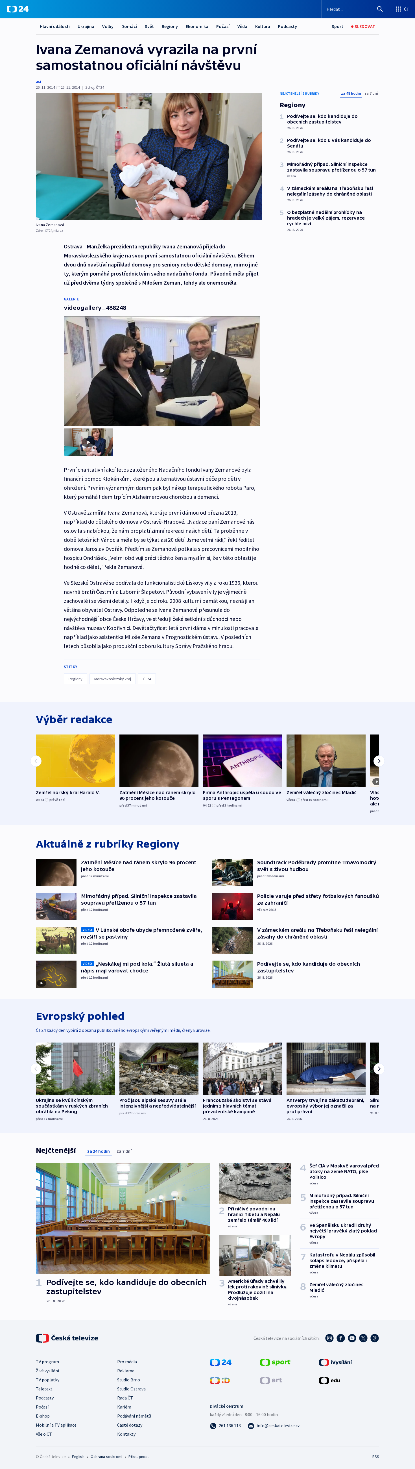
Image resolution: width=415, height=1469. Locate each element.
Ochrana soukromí (106, 1456)
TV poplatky (47, 1380)
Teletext (44, 1389)
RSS (375, 1456)
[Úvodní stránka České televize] (67, 1338)
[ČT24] (18, 9)
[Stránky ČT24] (220, 1362)
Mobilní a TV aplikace (56, 1425)
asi (38, 81)
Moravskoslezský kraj (112, 678)
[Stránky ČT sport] (275, 1362)
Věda (242, 26)
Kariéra (124, 1407)
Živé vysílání (47, 1370)
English (78, 1456)
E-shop (43, 1416)
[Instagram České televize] (329, 1338)
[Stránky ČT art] (271, 1380)
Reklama (125, 1370)
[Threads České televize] (374, 1338)
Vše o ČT (44, 1434)
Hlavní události (55, 26)
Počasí (223, 26)
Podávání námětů (134, 1416)
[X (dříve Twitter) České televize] (363, 1338)
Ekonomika (197, 26)
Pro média (127, 1361)
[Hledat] (380, 9)
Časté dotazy (129, 1425)
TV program (47, 1361)
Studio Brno (128, 1380)
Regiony (170, 26)
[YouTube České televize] (352, 1338)
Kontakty (126, 1434)
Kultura (262, 26)
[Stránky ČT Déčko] (220, 1380)
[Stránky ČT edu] (329, 1380)
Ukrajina (86, 26)
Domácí (129, 26)
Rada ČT (125, 1398)
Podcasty (287, 26)
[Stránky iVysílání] (335, 1362)
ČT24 (147, 678)
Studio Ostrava (131, 1389)
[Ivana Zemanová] (149, 156)
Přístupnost (138, 1456)
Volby (107, 26)
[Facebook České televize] (340, 1338)
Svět (149, 26)
